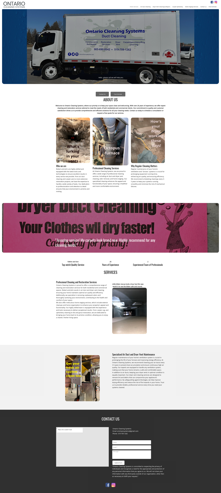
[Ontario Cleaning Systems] (14, 5)
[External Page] (216, 3)
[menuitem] (134, 7)
